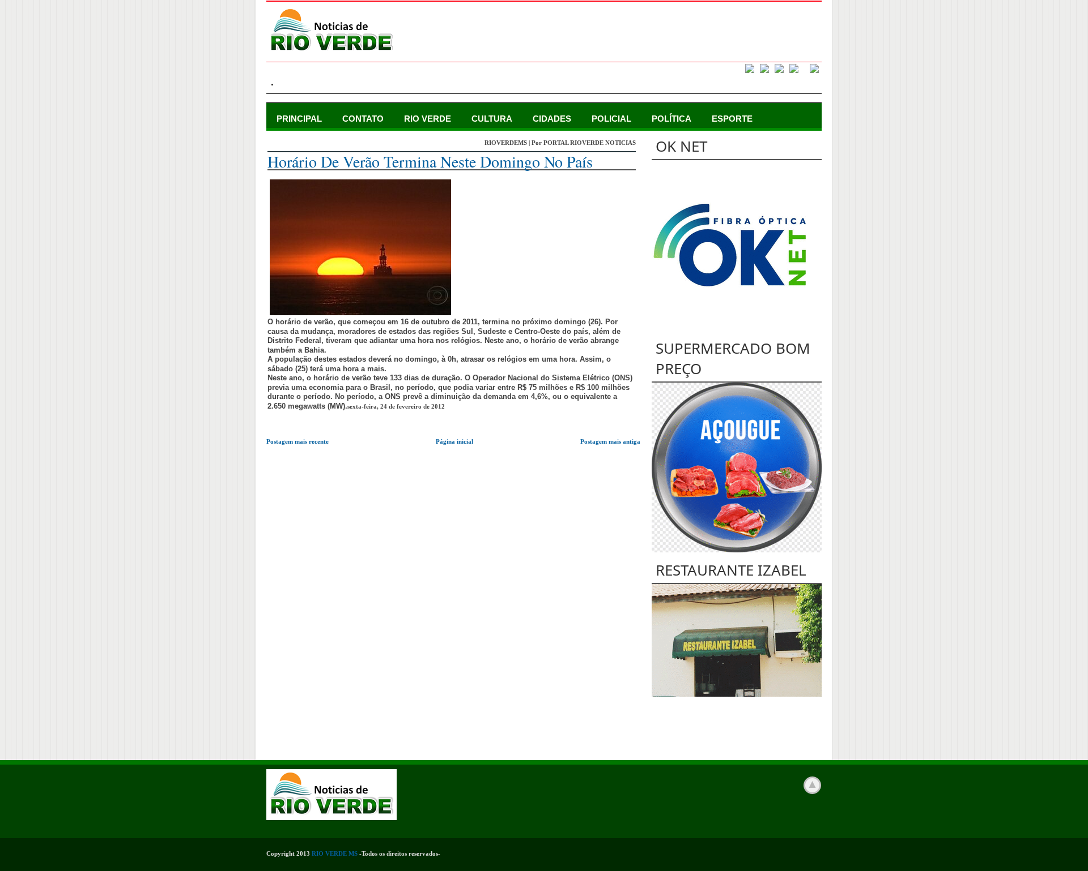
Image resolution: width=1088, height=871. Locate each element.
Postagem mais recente (297, 441)
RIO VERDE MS (335, 853)
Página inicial (454, 441)
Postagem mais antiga (610, 441)
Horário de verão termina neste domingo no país (430, 161)
